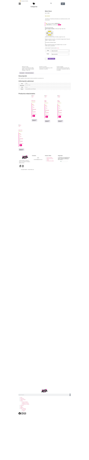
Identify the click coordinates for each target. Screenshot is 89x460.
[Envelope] (25, 413)
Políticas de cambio (25, 404)
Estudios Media (38, 169)
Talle (48, 50)
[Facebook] (20, 413)
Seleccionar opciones (34, 120)
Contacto (22, 405)
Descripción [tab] (22, 72)
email (38, 157)
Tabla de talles (22, 399)
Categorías (34, 6)
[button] (51, 3)
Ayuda (21, 400)
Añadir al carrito (51, 58)
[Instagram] (22, 413)
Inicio (21, 397)
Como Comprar (25, 401)
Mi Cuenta (24, 409)
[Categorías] (34, 3)
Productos (22, 398)
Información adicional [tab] (29, 72)
